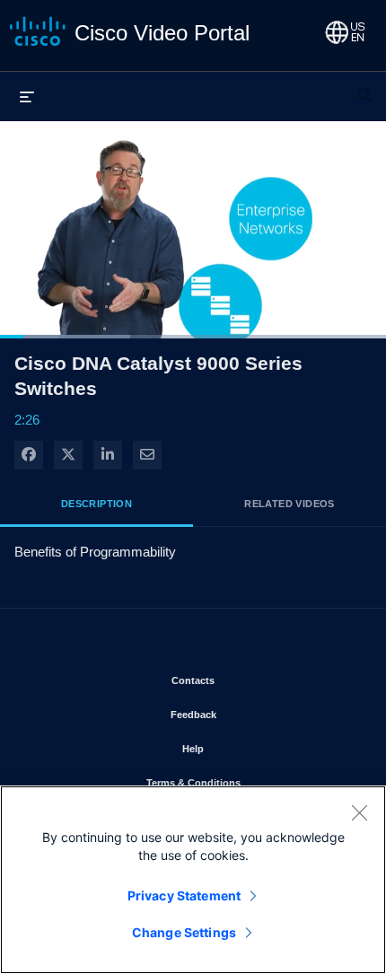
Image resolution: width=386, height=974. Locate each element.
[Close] (359, 812)
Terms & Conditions (246, 782)
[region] (193, 879)
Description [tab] (96, 503)
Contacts (245, 680)
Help (245, 748)
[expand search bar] (364, 87)
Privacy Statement (184, 895)
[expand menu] (26, 96)
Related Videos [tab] (289, 503)
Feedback (246, 714)
